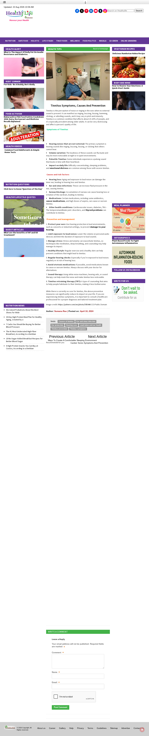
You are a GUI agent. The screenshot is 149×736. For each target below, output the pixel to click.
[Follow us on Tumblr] (100, 10)
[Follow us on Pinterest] (86, 10)
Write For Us (121, 280)
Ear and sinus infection (85, 321)
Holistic (35, 40)
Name (56, 672)
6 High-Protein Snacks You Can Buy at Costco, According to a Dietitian (22, 347)
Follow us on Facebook (127, 270)
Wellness (75, 40)
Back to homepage (100, 49)
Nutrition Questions (17, 184)
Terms (90, 728)
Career (52, 728)
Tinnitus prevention (59, 329)
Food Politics (89, 40)
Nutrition (10, 40)
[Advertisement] (51, 29)
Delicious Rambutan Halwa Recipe (128, 53)
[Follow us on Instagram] (105, 10)
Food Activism (14, 113)
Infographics (122, 237)
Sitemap (114, 728)
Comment (58, 652)
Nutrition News (15, 305)
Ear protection (57, 325)
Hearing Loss (71, 325)
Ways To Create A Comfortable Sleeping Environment (72, 340)
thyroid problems (94, 210)
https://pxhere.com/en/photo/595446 (74, 304)
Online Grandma (128, 40)
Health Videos (14, 146)
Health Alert (13, 48)
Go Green (113, 40)
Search (139, 10)
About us (41, 728)
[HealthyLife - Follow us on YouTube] (96, 10)
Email (56, 682)
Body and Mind (122, 82)
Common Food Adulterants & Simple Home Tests (22, 151)
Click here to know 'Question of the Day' (23, 189)
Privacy (80, 728)
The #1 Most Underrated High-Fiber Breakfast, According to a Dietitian (21, 332)
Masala (102, 40)
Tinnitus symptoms (78, 329)
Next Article (97, 336)
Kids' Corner (13, 81)
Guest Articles (15, 229)
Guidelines (102, 728)
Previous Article (62, 336)
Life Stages (47, 40)
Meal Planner (122, 205)
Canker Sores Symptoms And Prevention (89, 343)
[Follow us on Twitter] (82, 10)
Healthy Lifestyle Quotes (21, 197)
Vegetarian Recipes (124, 48)
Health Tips (55, 48)
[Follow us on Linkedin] (91, 10)
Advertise (125, 728)
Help (71, 728)
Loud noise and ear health (90, 325)
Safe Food (23, 40)
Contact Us (139, 728)
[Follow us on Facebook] (77, 10)
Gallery (62, 728)
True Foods (61, 40)
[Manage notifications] (142, 729)
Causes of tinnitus (66, 321)
